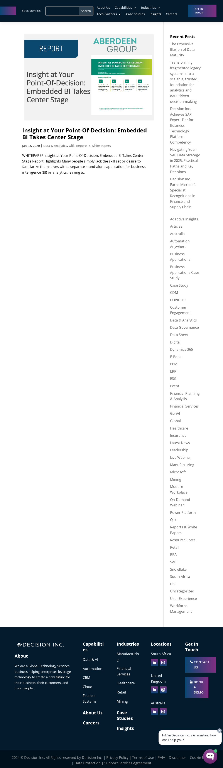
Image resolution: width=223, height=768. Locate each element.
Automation (92, 668)
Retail (174, 547)
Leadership (179, 450)
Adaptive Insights (184, 219)
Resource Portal (183, 540)
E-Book (175, 356)
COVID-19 (178, 300)
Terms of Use (143, 757)
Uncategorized (182, 591)
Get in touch (199, 10)
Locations (161, 644)
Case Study (179, 285)
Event (174, 386)
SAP (173, 562)
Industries (148, 8)
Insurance (178, 435)
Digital (175, 342)
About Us (103, 8)
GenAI (175, 413)
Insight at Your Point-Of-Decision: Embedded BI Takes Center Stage (84, 133)
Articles (176, 226)
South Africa (180, 576)
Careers (171, 14)
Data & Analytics (55, 146)
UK (172, 584)
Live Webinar (180, 457)
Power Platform (183, 512)
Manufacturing (182, 464)
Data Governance (184, 327)
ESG (173, 378)
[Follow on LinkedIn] (154, 662)
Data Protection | (89, 763)
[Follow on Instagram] (163, 662)
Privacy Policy (117, 757)
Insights (155, 14)
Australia (177, 233)
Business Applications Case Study (184, 272)
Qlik (71, 146)
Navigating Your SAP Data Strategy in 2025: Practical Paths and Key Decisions (185, 160)
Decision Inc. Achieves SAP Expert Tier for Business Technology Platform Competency (182, 125)
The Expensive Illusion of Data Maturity (182, 50)
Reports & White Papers (93, 146)
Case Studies (135, 14)
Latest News (180, 442)
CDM (174, 292)
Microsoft (178, 472)
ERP (173, 371)
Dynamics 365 (181, 349)
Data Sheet (179, 334)
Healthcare (179, 428)
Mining (175, 479)
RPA (173, 554)
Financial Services (184, 406)
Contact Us (201, 664)
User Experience (183, 598)
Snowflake (178, 569)
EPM (173, 364)
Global (175, 420)
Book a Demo (199, 687)
